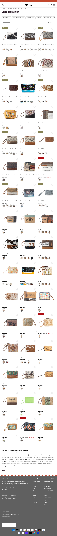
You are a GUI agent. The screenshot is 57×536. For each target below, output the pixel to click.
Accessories (36, 493)
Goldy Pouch (23, 70)
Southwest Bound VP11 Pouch (46, 227)
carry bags (27, 459)
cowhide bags (28, 455)
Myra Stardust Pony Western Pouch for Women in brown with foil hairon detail (46, 96)
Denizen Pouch (6, 70)
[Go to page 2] (33, 446)
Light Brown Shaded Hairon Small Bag (28, 357)
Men (34, 497)
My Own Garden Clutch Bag (45, 435)
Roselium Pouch (24, 122)
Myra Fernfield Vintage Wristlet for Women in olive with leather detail (46, 44)
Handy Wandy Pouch (25, 383)
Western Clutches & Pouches (16, 8)
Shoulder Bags (6, 17)
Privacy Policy (47, 486)
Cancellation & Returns (49, 490)
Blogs (45, 502)
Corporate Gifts (47, 500)
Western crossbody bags (43, 463)
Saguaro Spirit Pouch (26, 435)
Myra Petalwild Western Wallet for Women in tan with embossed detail (46, 148)
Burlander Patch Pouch (8, 227)
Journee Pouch (42, 174)
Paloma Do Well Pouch (26, 305)
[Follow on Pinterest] (13, 487)
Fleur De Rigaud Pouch (44, 70)
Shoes (34, 490)
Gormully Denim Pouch (26, 200)
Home (3, 8)
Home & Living (36, 500)
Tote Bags (39, 17)
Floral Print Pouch (25, 148)
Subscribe (8, 525)
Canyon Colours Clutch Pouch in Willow (28, 409)
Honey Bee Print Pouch (8, 174)
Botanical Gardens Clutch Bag (28, 331)
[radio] (3, 49)
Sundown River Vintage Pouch (28, 174)
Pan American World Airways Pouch (46, 279)
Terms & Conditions (48, 483)
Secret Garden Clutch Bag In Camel (10, 435)
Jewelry (34, 495)
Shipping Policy (47, 488)
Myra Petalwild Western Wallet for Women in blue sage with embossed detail (46, 200)
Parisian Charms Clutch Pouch (46, 357)
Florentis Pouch (6, 409)
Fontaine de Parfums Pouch (27, 227)
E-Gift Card (35, 502)
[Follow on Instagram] (10, 487)
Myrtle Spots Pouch (7, 383)
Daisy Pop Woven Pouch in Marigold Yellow (10, 122)
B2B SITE (43, 4)
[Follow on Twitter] (6, 487)
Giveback (46, 495)
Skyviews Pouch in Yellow (27, 279)
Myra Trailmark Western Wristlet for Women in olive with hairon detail (10, 200)
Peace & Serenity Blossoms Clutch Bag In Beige (10, 279)
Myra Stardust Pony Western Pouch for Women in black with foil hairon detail (10, 44)
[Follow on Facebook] (3, 487)
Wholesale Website (48, 481)
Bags (34, 483)
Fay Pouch (5, 357)
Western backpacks (9, 461)
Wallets (34, 486)
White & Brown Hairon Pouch (10, 305)
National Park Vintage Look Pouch (46, 253)
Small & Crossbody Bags (18, 17)
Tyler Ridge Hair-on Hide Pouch (10, 253)
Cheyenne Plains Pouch (44, 409)
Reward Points (47, 497)
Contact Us (46, 493)
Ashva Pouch (6, 331)
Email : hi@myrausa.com (7, 489)
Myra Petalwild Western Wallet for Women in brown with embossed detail (10, 96)
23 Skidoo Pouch (24, 253)
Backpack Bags (47, 17)
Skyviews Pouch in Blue (26, 96)
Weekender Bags (30, 17)
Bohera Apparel (36, 481)
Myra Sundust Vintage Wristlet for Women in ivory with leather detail (10, 148)
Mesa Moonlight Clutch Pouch (46, 331)
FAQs (45, 504)
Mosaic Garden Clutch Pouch (46, 305)
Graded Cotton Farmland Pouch (46, 122)
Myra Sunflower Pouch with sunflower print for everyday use (28, 44)
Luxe (34, 488)
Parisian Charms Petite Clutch (46, 383)
